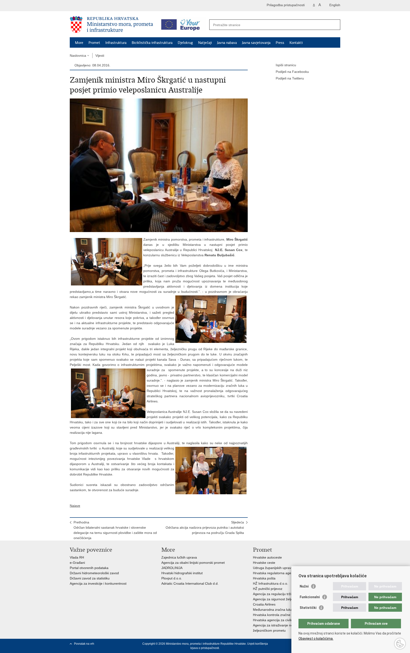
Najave (75, 506)
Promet (94, 43)
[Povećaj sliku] (159, 165)
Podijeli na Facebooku (292, 72)
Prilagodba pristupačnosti (286, 5)
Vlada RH (77, 557)
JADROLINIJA (171, 568)
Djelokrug (185, 43)
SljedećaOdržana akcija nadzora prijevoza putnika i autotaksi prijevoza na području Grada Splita (205, 527)
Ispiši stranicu (286, 65)
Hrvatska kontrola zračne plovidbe (278, 615)
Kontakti (296, 43)
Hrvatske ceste (264, 562)
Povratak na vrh (84, 643)
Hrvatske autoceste (267, 557)
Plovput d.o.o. (171, 578)
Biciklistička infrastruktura (152, 43)
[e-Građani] (90, 5)
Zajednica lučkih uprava (179, 557)
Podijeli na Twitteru (290, 78)
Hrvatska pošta (264, 578)
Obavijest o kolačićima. (315, 638)
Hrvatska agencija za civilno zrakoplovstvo (284, 620)
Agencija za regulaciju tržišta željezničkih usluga (289, 594)
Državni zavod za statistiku (90, 578)
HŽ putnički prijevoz (267, 589)
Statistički (308, 608)
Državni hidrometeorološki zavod (94, 573)
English (334, 5)
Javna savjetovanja (256, 43)
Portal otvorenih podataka (89, 568)
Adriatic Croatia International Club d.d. (190, 583)
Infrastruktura (115, 43)
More (79, 43)
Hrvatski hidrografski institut (182, 573)
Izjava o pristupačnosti (204, 648)
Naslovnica (78, 55)
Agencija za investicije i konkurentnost (98, 583)
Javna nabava (227, 43)
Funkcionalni (310, 597)
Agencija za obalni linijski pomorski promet (193, 562)
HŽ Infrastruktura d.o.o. (270, 583)
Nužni (304, 586)
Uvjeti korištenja (257, 643)
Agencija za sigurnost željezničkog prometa (285, 599)
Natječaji (205, 43)
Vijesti (99, 55)
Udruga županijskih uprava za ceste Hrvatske (287, 568)
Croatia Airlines (264, 604)
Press (280, 43)
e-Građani (77, 562)
